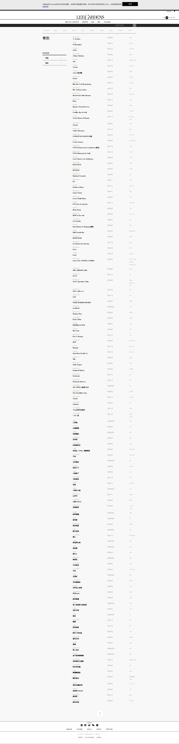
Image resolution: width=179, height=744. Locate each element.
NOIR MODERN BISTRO (82, 302)
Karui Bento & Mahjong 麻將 (83, 226)
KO (174, 17)
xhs (97, 725)
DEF (65, 30)
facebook (82, 725)
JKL (83, 30)
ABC (55, 30)
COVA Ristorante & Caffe (82, 152)
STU (111, 30)
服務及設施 (69, 729)
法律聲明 (98, 737)
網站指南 (99, 729)
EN (164, 17)
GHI (74, 30)
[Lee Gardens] (89, 19)
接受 (130, 4)
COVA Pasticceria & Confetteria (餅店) (86, 147)
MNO (92, 30)
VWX (121, 30)
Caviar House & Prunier (81, 117)
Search (134, 25)
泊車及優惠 (107, 22)
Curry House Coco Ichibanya (83, 158)
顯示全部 (46, 30)
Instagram (85, 725)
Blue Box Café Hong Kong (82, 83)
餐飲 (99, 22)
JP (171, 17)
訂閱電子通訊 (109, 729)
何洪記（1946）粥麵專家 (81, 450)
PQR (102, 30)
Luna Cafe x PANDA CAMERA (84, 260)
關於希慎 (85, 22)
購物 (92, 22)
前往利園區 (79, 729)
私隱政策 (80, 737)
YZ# (130, 30)
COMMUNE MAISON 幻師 (82, 135)
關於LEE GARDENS (72, 22)
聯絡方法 (89, 729)
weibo (89, 725)
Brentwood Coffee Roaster (82, 95)
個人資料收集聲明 (89, 737)
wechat (93, 725)
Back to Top (100, 713)
